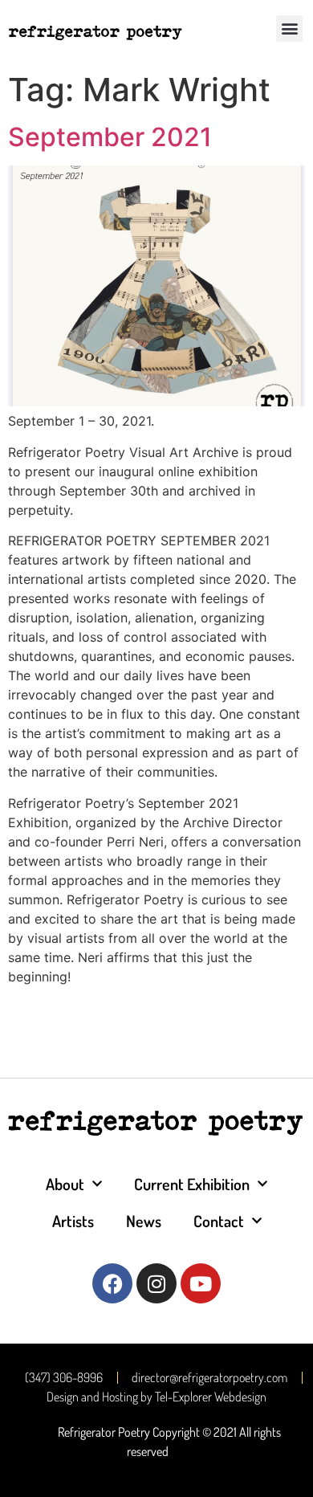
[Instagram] (156, 1283)
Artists (73, 1220)
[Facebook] (112, 1283)
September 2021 (110, 137)
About (65, 1183)
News (143, 1220)
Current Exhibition (192, 1183)
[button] (289, 28)
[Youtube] (201, 1283)
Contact (218, 1220)
